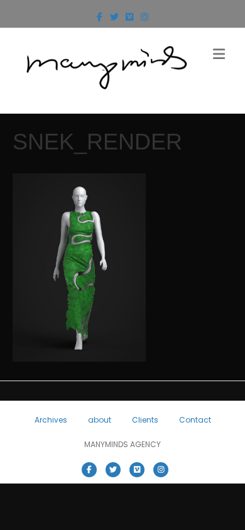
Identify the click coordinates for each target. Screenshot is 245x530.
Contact (195, 419)
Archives (51, 419)
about (99, 419)
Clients (145, 419)
